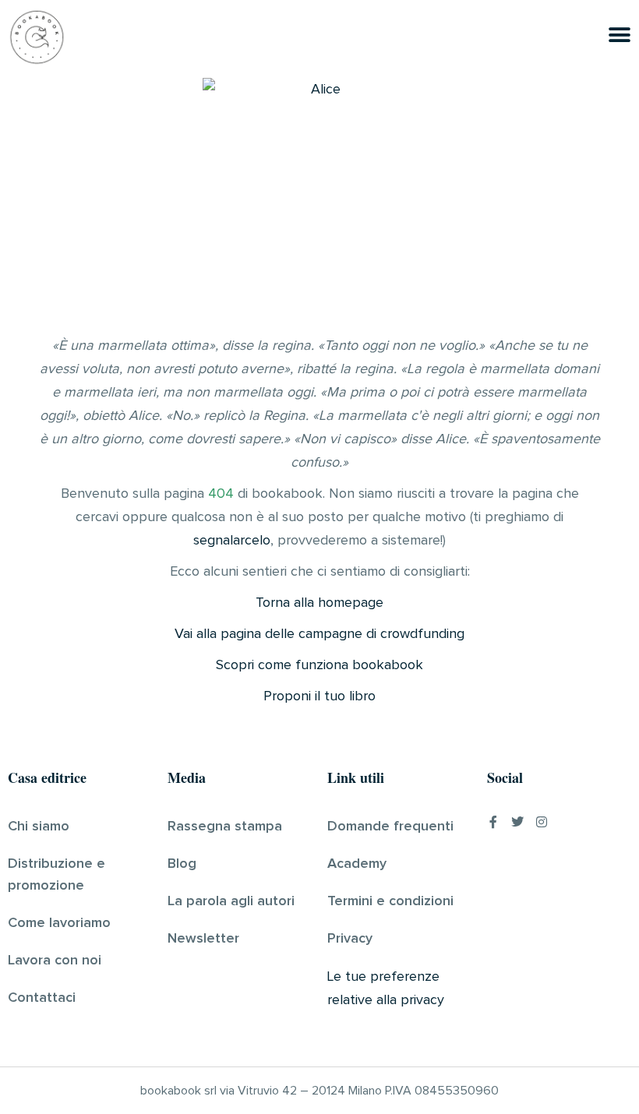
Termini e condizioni (390, 901)
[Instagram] (541, 822)
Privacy (349, 939)
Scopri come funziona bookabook (319, 665)
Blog (182, 864)
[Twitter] (517, 822)
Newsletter (203, 939)
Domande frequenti (390, 827)
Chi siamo (38, 827)
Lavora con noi (54, 961)
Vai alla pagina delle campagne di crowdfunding (319, 634)
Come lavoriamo (59, 923)
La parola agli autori (231, 901)
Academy (357, 864)
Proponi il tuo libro (319, 696)
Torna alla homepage (319, 603)
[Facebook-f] (493, 822)
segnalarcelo (231, 541)
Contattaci (42, 998)
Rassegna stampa (225, 827)
